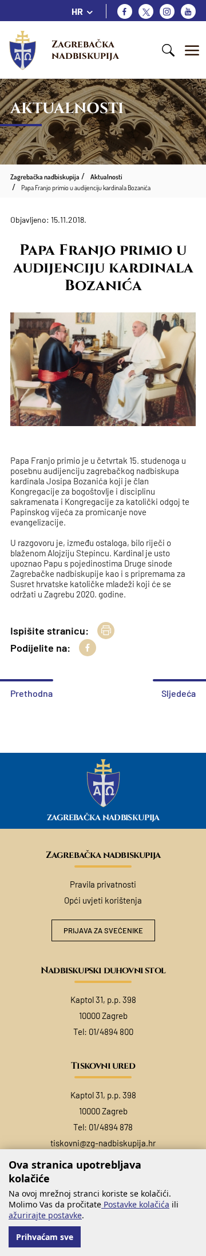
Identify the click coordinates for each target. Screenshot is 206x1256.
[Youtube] (188, 11)
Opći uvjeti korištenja (103, 900)
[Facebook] (124, 11)
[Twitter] (145, 11)
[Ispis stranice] (105, 630)
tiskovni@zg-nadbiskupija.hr (103, 1143)
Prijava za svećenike (103, 930)
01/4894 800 (111, 1031)
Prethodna (31, 693)
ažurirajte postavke (45, 1215)
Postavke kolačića (135, 1204)
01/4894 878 (111, 1127)
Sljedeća (178, 693)
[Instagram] (167, 11)
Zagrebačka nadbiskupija (85, 50)
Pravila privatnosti (103, 884)
